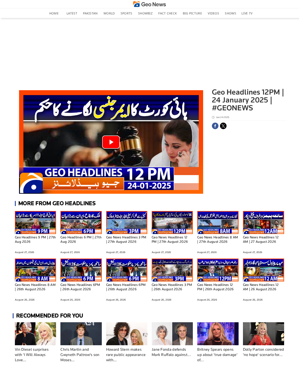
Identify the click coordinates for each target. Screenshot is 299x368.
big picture (192, 13)
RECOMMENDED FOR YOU (49, 315)
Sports (126, 13)
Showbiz (145, 13)
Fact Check (167, 13)
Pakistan (90, 13)
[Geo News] (149, 4)
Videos (213, 13)
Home (54, 13)
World (109, 13)
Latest (72, 13)
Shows (230, 13)
